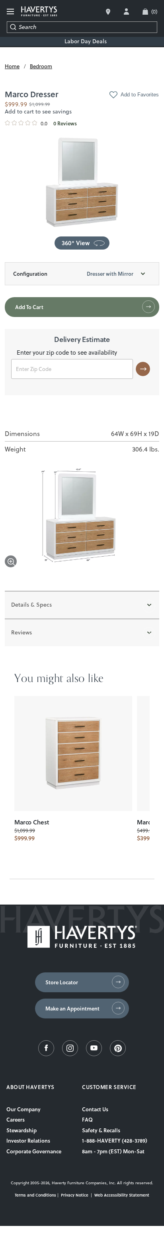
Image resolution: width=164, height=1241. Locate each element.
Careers (15, 1119)
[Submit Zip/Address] (143, 369)
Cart (154, 11)
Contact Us (95, 1109)
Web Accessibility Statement (121, 1195)
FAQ (87, 1119)
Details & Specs (31, 605)
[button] (82, 243)
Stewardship (21, 1130)
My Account (126, 11)
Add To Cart (29, 307)
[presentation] (73, 753)
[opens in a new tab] (46, 1054)
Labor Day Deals (85, 41)
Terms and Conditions (35, 1195)
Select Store (108, 11)
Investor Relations (28, 1140)
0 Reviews (65, 123)
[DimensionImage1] (82, 518)
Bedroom (41, 66)
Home (12, 66)
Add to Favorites (140, 95)
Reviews (21, 632)
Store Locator (61, 982)
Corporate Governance (33, 1151)
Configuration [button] (73, 273)
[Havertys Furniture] (82, 945)
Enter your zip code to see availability (67, 353)
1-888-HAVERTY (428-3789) (114, 1140)
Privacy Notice (74, 1195)
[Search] (13, 27)
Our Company (23, 1109)
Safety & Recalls (101, 1130)
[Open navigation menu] (11, 11)
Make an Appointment (72, 1008)
